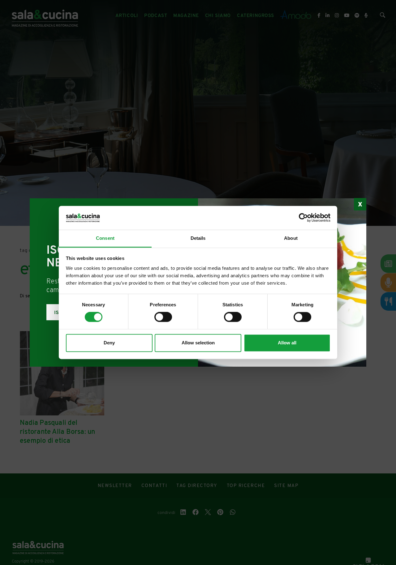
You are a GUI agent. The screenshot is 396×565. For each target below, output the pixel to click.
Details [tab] (198, 238)
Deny (109, 342)
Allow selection (198, 342)
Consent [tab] (105, 238)
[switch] (163, 317)
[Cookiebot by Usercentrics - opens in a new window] (303, 217)
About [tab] (291, 238)
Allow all (287, 342)
